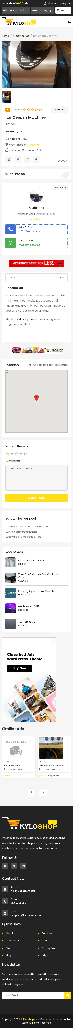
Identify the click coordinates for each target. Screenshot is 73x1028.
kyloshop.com (26, 319)
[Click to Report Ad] (36, 159)
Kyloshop (28, 1019)
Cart (44, 940)
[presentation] (32, 792)
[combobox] (42, 10)
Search (65, 10)
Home (5, 35)
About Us (11, 933)
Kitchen (10, 124)
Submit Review (36, 497)
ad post (46, 955)
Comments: (13, 461)
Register (66, 3)
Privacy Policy (50, 948)
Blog (8, 955)
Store (9, 948)
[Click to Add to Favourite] (27, 159)
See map (34, 144)
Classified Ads (21, 35)
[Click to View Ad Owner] (8, 159)
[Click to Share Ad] (18, 159)
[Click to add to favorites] (31, 740)
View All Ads (36, 219)
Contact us (12, 940)
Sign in (52, 3)
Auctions (47, 933)
